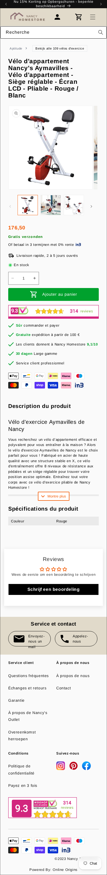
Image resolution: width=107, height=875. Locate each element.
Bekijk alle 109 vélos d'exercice (59, 48)
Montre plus (56, 496)
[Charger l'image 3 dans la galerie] (74, 205)
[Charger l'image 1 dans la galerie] (28, 205)
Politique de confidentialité (21, 769)
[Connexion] (60, 17)
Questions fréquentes (28, 675)
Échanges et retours (27, 688)
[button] (93, 17)
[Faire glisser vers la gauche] (10, 206)
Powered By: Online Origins (53, 870)
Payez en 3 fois (22, 785)
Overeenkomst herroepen (22, 735)
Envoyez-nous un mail (36, 640)
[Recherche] (101, 32)
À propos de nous (73, 675)
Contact (63, 688)
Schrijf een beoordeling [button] (53, 589)
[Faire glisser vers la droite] (91, 206)
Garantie (16, 700)
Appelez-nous (80, 639)
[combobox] (53, 32)
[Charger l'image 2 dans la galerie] (51, 205)
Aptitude (16, 48)
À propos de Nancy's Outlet (27, 716)
